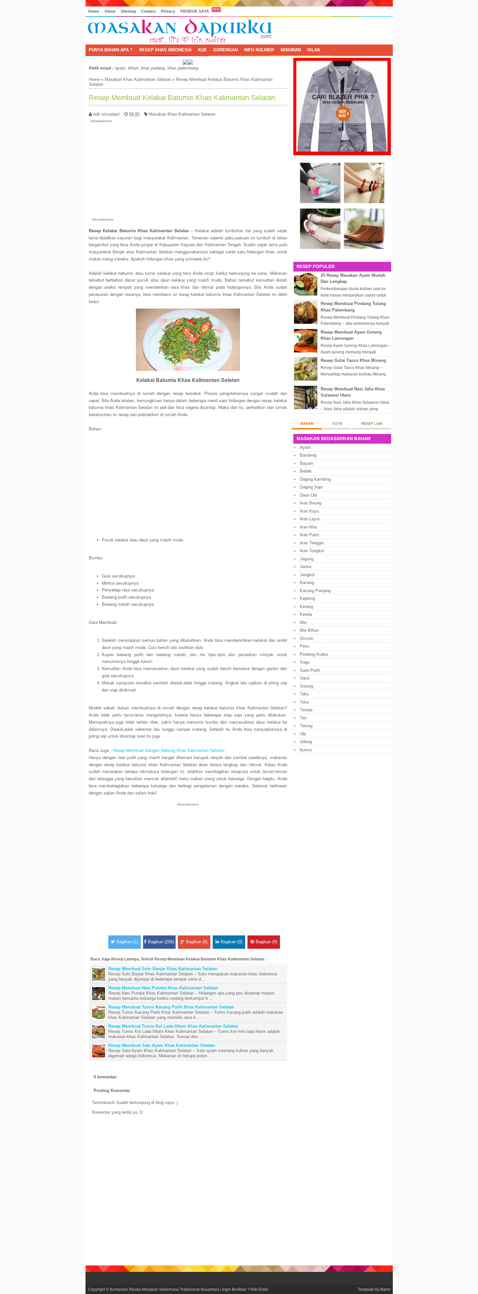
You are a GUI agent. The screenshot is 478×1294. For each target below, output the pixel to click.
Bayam (306, 463)
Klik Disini (259, 1289)
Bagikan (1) (127, 941)
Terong (306, 725)
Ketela (306, 614)
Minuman (291, 49)
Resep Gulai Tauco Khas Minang (353, 360)
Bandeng (308, 455)
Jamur (306, 566)
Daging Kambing (315, 479)
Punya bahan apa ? (111, 49)
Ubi (303, 733)
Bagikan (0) (196, 941)
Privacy (168, 11)
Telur (304, 702)
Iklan (313, 49)
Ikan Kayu (309, 511)
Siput (305, 678)
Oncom (306, 638)
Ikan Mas (308, 527)
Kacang (307, 582)
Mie (303, 622)
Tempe (306, 709)
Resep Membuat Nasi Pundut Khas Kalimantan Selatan (163, 987)
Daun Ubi (308, 495)
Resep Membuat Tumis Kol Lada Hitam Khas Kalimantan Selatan (173, 1026)
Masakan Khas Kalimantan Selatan (138, 79)
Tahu (304, 693)
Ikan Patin (309, 534)
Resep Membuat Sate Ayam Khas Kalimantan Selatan (161, 1045)
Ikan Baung (310, 503)
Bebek (306, 471)
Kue (202, 49)
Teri (303, 718)
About (109, 11)
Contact (148, 11)
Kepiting (307, 598)
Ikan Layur (310, 518)
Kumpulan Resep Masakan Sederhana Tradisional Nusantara (164, 1289)
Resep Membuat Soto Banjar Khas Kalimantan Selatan (162, 968)
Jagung (306, 558)
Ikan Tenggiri (312, 542)
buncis (306, 749)
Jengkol (307, 574)
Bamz (385, 1289)
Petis (305, 646)
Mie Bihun (309, 630)
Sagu (305, 662)
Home (93, 11)
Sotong (306, 686)
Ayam (305, 447)
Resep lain (371, 423)
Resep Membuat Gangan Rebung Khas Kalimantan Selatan (168, 750)
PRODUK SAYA (194, 11)
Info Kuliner (259, 49)
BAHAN (306, 423)
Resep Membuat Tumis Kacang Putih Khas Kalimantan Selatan (171, 1007)
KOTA (337, 423)
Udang (306, 741)
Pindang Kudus (314, 654)
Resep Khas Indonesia (165, 49)
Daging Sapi (311, 487)
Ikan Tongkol (312, 550)
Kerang (306, 606)
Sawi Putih (310, 670)
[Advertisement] (187, 168)
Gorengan (225, 49)
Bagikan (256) (161, 941)
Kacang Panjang (315, 590)
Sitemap (128, 11)
